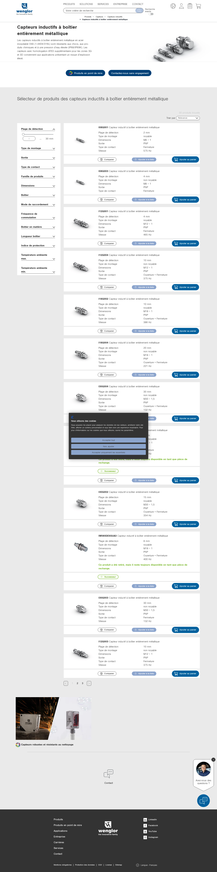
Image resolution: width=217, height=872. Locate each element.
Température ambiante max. (34, 257)
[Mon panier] (198, 7)
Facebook (153, 825)
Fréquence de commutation (29, 215)
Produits (88, 17)
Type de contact (30, 167)
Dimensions (27, 185)
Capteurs (99, 17)
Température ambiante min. (34, 270)
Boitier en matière (31, 226)
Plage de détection (32, 129)
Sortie (24, 157)
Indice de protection (32, 245)
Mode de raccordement (34, 204)
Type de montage (31, 148)
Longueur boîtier (30, 236)
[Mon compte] (181, 7)
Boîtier (25, 195)
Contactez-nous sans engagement (130, 73)
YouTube (152, 831)
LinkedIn (152, 819)
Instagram (153, 837)
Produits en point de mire (88, 73)
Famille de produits (32, 176)
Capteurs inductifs (115, 17)
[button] (173, 6)
